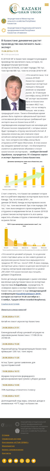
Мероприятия (8, 446)
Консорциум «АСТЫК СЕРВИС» (15, 442)
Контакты (6, 453)
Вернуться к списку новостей (13, 309)
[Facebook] (4, 461)
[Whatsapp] (27, 461)
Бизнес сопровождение (12, 449)
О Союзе (5, 435)
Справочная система (11, 439)
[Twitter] (10, 461)
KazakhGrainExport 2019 (28, 293)
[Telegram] (33, 461)
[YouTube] (16, 461)
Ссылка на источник (10, 304)
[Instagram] (22, 461)
